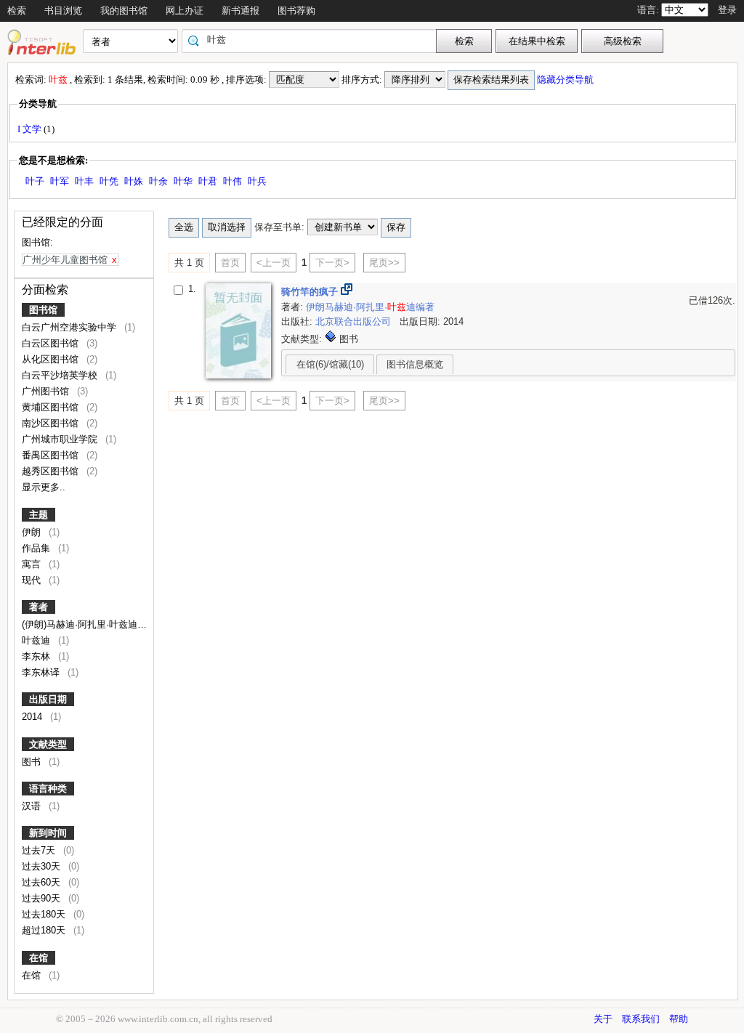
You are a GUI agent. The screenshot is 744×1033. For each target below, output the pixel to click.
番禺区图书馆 (51, 455)
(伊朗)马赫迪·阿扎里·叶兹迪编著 (90, 624)
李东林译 (42, 672)
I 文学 (30, 128)
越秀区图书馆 (51, 471)
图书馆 (43, 309)
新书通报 (240, 10)
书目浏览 (63, 10)
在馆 (38, 957)
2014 (33, 716)
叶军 (59, 181)
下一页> (332, 262)
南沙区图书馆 (51, 423)
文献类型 (48, 744)
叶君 (207, 181)
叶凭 (109, 181)
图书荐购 (296, 10)
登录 (727, 9)
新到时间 (48, 832)
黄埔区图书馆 (51, 407)
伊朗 (33, 532)
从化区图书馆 (51, 359)
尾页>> (384, 262)
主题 (38, 514)
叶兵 (257, 181)
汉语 (33, 806)
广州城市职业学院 (61, 439)
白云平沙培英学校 (61, 375)
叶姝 (133, 181)
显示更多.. (43, 487)
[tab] (330, 364)
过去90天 (42, 898)
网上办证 (184, 10)
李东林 (37, 656)
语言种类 (48, 788)
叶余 (158, 181)
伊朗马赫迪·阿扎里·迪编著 (370, 306)
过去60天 (42, 882)
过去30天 (42, 866)
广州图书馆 (47, 391)
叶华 (183, 181)
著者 (38, 606)
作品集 (37, 548)
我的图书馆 (123, 10)
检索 (16, 10)
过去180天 (45, 914)
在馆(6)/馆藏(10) (330, 364)
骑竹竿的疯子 (311, 291)
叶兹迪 (37, 640)
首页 (230, 262)
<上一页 (273, 262)
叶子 (34, 181)
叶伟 (232, 181)
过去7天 (40, 850)
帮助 (678, 1018)
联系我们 (641, 1018)
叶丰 (84, 181)
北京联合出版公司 (354, 321)
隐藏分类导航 (566, 79)
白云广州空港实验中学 (70, 327)
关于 (603, 1018)
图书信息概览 (415, 364)
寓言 (33, 564)
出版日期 (48, 699)
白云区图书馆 (51, 343)
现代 (33, 580)
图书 (33, 761)
